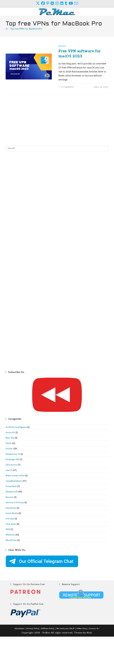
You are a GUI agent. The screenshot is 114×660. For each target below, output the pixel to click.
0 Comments (67, 87)
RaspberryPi (12, 491)
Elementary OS (13, 454)
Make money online (15, 475)
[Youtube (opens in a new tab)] (71, 3)
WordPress (11, 540)
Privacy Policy (32, 628)
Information (11, 464)
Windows (10, 534)
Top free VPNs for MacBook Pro (26, 29)
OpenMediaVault (14, 481)
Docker (9, 448)
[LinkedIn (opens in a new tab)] (62, 3)
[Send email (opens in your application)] (76, 3)
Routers (9, 497)
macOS (62, 46)
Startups (10, 518)
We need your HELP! (65, 628)
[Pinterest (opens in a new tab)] (48, 3)
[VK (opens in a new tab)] (53, 3)
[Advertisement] (57, 118)
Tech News (11, 524)
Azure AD (10, 432)
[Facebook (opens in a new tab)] (43, 3)
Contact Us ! (94, 628)
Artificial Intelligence (16, 427)
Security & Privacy (15, 502)
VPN (8, 529)
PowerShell (11, 486)
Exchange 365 (12, 459)
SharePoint (11, 508)
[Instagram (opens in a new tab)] (57, 3)
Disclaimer (19, 628)
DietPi (9, 443)
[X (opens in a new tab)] (38, 3)
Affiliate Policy (47, 628)
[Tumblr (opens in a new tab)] (67, 3)
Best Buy (10, 438)
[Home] (7, 29)
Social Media (12, 513)
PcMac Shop (81, 628)
